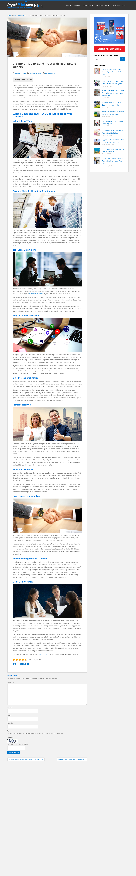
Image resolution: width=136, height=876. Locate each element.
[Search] (122, 59)
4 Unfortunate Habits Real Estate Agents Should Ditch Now (111, 71)
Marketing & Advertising (82, 5)
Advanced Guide (101, 5)
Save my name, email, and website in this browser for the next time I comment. (35, 733)
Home (9, 15)
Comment (11, 682)
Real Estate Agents (19, 15)
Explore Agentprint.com (109, 48)
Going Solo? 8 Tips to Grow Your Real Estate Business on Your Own (113, 161)
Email (10, 715)
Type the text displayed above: (18, 744)
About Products (117, 5)
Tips (67, 5)
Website (10, 723)
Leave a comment (50, 73)
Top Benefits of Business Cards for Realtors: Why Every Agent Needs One (113, 93)
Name (10, 707)
